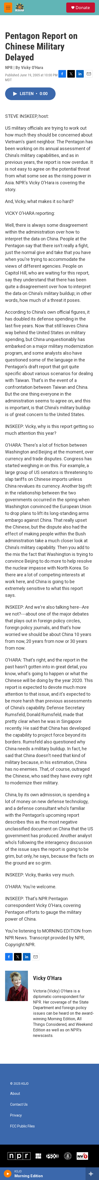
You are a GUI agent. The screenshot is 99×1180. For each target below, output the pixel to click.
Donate (83, 7)
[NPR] (19, 1156)
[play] (8, 1173)
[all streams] (92, 1173)
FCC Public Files (22, 1126)
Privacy (16, 1115)
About (15, 1094)
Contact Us (19, 1104)
